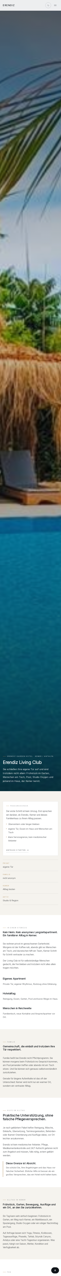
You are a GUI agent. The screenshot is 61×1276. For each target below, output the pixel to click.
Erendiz (9, 5)
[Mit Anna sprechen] (55, 1270)
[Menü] (55, 5)
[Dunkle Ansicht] (48, 5)
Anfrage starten (16, 850)
